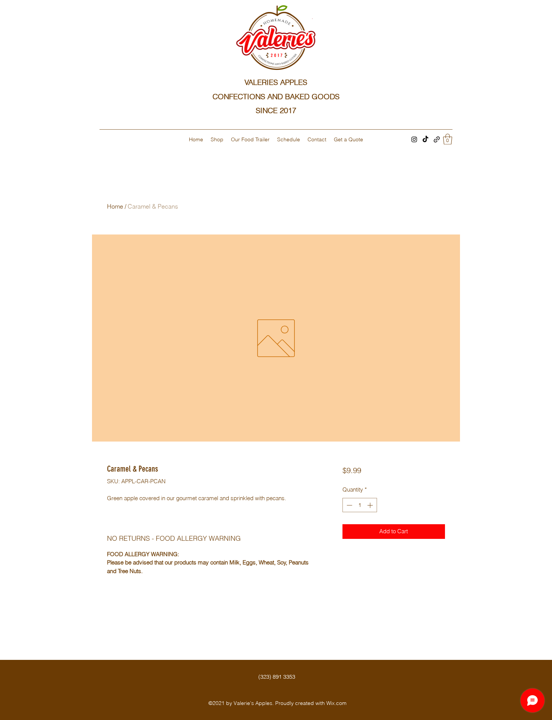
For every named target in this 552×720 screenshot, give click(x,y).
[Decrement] (349, 505)
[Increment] (371, 505)
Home (115, 206)
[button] (447, 139)
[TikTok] (425, 139)
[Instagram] (414, 139)
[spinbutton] (359, 505)
